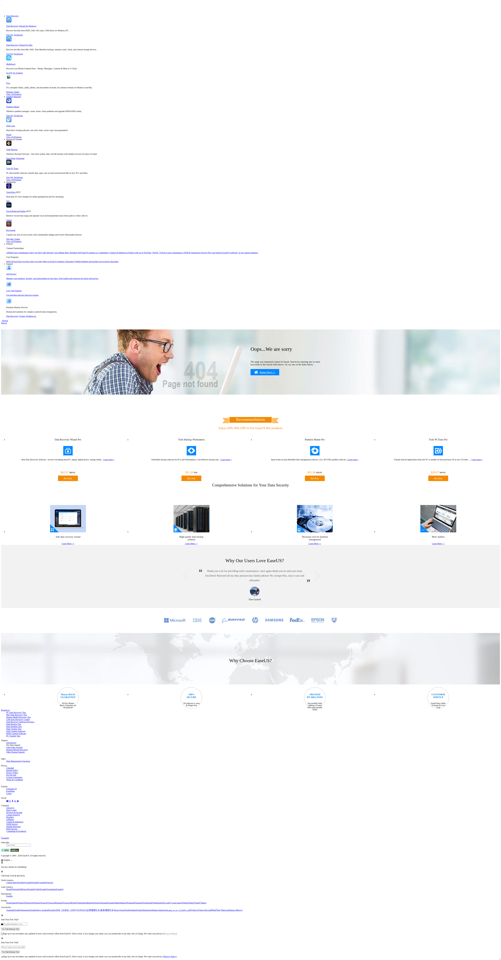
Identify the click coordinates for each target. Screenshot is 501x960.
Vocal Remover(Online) (16, 211)
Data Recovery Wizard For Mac (19, 45)
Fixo (8, 83)
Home (8, 135)
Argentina (55, 889)
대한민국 (79, 910)
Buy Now (68, 478)
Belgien (94, 903)
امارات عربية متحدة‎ (179, 910)
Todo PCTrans (12, 168)
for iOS (9, 73)
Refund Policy (12, 770)
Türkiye (198, 910)
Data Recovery (12, 16)
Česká (200, 903)
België (79, 903)
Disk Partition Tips (14, 726)
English (9, 896)
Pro (11, 35)
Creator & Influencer (14, 822)
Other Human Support (15, 752)
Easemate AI (11, 789)
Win (8, 201)
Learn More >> (68, 544)
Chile (41, 889)
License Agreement (14, 777)
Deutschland (15, 903)
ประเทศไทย (212, 910)
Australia (13, 910)
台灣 (93, 910)
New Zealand (46, 910)
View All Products (13, 94)
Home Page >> (267, 372)
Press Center (11, 810)
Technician (18, 35)
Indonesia (155, 910)
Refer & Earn (11, 829)
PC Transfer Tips (13, 736)
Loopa (9, 793)
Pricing (5, 321)
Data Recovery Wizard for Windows (21, 26)
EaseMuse (10, 791)
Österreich (33, 903)
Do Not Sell (11, 775)
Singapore (29, 910)
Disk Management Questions (18, 761)
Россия (172, 903)
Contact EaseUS (13, 815)
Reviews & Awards (14, 812)
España (108, 903)
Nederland (152, 903)
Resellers (10, 817)
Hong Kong (123, 910)
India (137, 910)
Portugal (135, 903)
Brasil (13, 889)
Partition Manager (13, 97)
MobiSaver (10, 64)
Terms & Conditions (14, 780)
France (48, 903)
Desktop (9, 92)
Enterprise (20, 158)
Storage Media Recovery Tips (18, 717)
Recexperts (10, 230)
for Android (18, 73)
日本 (63, 910)
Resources (5, 710)
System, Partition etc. (28, 316)
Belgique (63, 903)
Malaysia (232, 910)
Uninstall (10, 768)
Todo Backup (11, 149)
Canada (32, 882)
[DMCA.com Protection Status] (14, 851)
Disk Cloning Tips (13, 729)
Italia (121, 903)
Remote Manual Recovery (17, 750)
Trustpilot (5, 838)
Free (8, 35)
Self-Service (11, 743)
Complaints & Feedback (16, 831)
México (28, 889)
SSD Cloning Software (15, 731)
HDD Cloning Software (16, 734)
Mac (12, 239)
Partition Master (12, 107)
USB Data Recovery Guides (18, 719)
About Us (10, 808)
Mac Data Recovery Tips (16, 715)
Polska (188, 903)
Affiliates (10, 819)
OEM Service (12, 824)
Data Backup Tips (13, 724)
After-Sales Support (14, 747)
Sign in (4, 323)
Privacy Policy (12, 773)
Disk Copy (10, 126)
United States (15, 882)
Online (16, 92)
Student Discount (13, 826)
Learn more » (108, 460)
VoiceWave (11, 192)
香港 (107, 910)
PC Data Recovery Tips (16, 712)
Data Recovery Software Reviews (20, 722)
